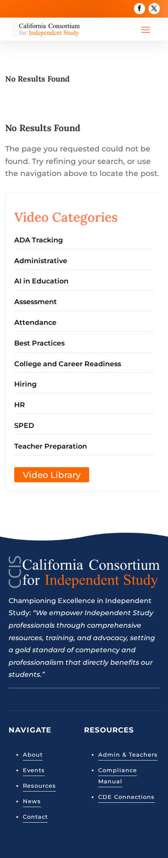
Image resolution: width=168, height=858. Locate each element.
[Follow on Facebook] (139, 8)
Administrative (40, 261)
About (33, 754)
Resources (39, 785)
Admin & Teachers (128, 754)
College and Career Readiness (67, 364)
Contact (35, 816)
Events (34, 770)
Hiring (25, 384)
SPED (24, 425)
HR (19, 405)
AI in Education (41, 281)
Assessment (35, 302)
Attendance (35, 322)
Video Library (52, 475)
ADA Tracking (38, 240)
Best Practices (39, 343)
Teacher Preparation (50, 446)
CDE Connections (126, 796)
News (32, 801)
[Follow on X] (154, 8)
